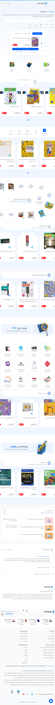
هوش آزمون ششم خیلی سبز (49, 657)
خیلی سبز (47, 385)
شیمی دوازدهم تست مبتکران (48, 655)
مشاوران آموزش (34, 385)
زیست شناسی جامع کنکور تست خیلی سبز (47, 647)
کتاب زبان (29, 70)
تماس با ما (52, 641)
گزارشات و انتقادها (50, 639)
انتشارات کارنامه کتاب (21, 370)
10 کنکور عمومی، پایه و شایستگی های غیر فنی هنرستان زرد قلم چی (28, 160)
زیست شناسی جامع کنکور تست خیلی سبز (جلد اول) (21, 39)
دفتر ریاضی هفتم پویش (15, 106)
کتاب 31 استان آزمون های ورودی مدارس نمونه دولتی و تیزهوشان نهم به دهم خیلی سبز (28, 300)
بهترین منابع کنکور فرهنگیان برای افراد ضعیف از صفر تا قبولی (10, 519)
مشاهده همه (44, 135)
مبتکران (26, 652)
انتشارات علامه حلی (7, 385)
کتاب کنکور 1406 (9, 666)
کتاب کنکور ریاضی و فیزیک (41, 666)
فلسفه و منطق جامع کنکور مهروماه (30, 418)
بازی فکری (12, 70)
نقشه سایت (25, 641)
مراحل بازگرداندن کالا (24, 633)
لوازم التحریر (46, 70)
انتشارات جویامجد (20, 385)
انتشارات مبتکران (47, 370)
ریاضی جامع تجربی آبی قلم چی (48, 652)
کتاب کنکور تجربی (23, 666)
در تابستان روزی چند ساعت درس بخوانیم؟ (36, 519)
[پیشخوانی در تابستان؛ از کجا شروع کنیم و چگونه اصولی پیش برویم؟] (49, 528)
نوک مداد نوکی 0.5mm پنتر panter (30, 251)
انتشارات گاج (47, 354)
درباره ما (52, 633)
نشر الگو (34, 354)
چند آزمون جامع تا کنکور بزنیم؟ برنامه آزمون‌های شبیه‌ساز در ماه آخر (32, 535)
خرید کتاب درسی (14, 597)
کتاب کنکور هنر (16, 666)
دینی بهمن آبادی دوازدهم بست (36, 106)
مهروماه (26, 655)
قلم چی (26, 650)
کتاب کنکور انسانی (31, 666)
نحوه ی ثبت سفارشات (24, 636)
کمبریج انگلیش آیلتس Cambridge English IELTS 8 (28, 488)
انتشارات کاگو (7, 370)
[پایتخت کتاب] (42, 3)
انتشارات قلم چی (7, 354)
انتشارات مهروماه (21, 354)
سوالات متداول (51, 636)
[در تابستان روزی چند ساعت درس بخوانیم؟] (49, 520)
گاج (27, 657)
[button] (41, 39)
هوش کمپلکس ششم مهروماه (48, 650)
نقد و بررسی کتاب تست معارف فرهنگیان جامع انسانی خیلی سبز (11, 526)
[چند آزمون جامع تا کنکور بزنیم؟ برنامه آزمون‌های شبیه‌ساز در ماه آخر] (49, 536)
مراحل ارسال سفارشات (24, 639)
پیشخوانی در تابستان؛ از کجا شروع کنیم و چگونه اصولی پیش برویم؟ (32, 527)
